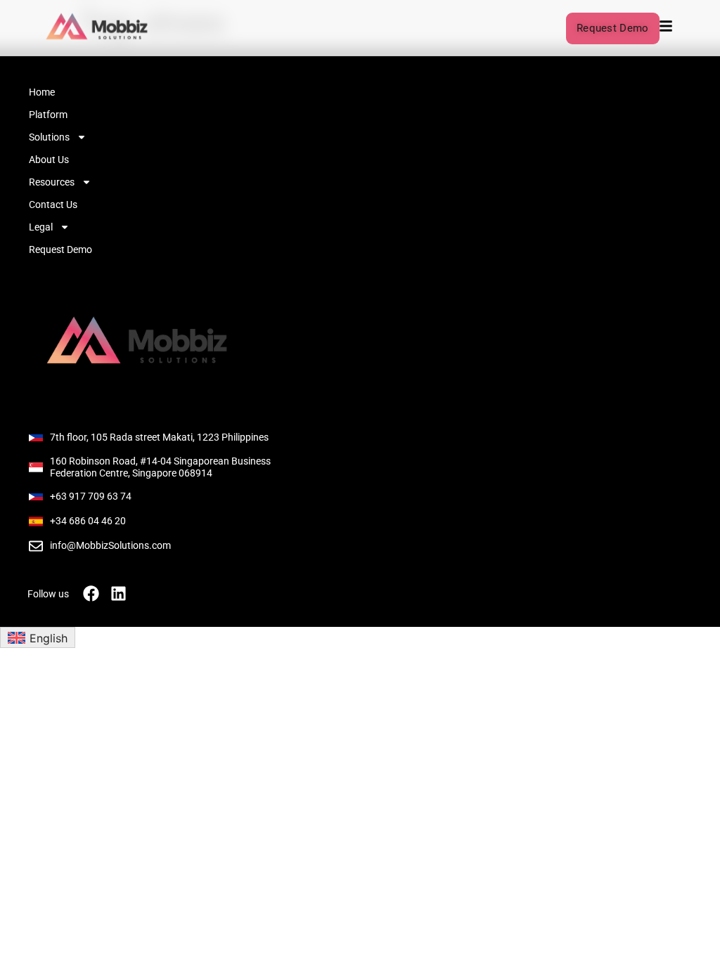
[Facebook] (91, 593)
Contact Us (53, 204)
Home (42, 92)
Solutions (49, 137)
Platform (48, 114)
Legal (41, 227)
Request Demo (60, 249)
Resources (52, 182)
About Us (49, 159)
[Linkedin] (118, 593)
